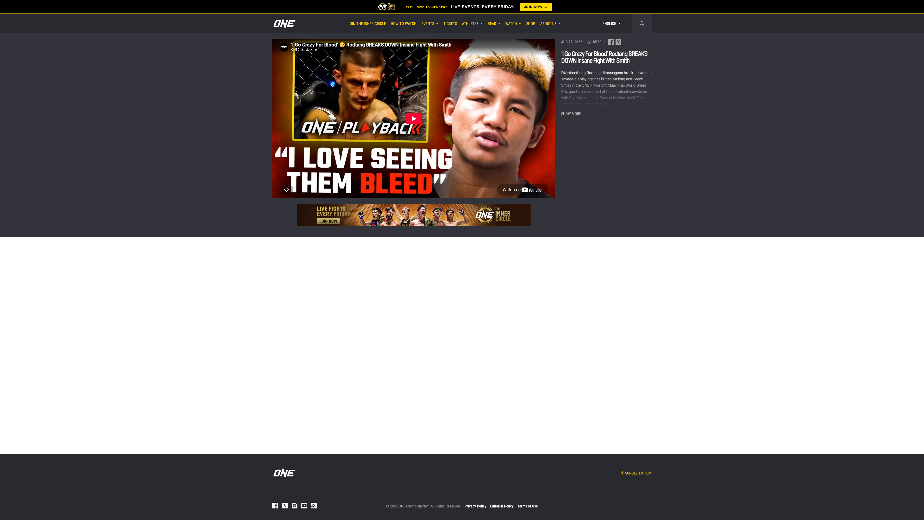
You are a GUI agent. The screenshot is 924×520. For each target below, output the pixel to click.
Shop (530, 23)
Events (428, 23)
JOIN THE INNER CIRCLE (367, 23)
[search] (642, 23)
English (609, 23)
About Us (548, 23)
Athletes (470, 23)
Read (492, 23)
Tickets (450, 23)
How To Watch (404, 23)
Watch (511, 23)
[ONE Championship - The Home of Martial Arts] (283, 23)
